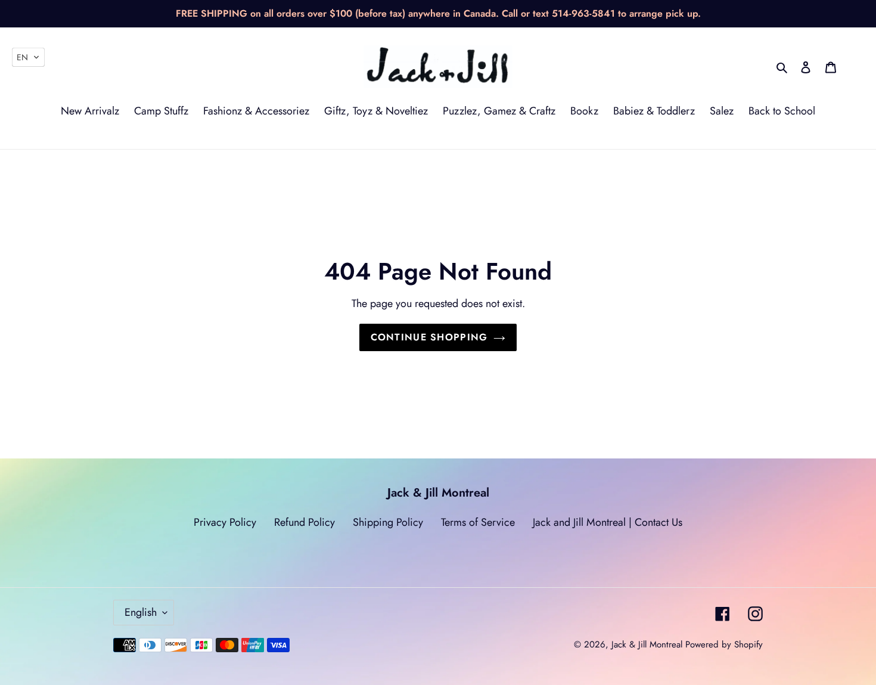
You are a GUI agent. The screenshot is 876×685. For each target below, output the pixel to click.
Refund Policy (304, 522)
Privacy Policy (225, 522)
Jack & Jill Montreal (646, 644)
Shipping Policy (388, 522)
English (141, 612)
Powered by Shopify (724, 644)
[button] (28, 57)
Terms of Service (478, 522)
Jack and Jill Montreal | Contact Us (607, 522)
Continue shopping (429, 337)
